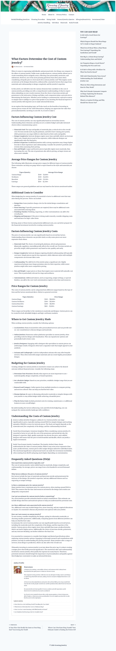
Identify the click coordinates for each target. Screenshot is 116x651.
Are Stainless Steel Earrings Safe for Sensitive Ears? (29, 612)
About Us (51, 15)
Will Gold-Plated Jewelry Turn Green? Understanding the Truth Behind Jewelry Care (93, 78)
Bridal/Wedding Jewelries (20, 19)
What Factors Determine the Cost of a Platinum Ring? (29, 607)
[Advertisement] (42, 43)
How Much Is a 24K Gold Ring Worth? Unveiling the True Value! (32, 604)
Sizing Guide (51, 19)
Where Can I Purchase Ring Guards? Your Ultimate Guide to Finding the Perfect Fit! (62, 627)
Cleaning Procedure (38, 19)
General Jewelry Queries (65, 19)
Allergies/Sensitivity (83, 19)
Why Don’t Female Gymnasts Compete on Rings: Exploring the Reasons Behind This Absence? (93, 94)
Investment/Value (98, 19)
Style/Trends (73, 23)
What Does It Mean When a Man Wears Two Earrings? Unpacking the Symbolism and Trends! (93, 50)
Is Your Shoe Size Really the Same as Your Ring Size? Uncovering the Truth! (25, 627)
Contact (71, 15)
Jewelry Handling (44, 23)
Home (44, 15)
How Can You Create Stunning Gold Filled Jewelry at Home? (31, 609)
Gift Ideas (55, 23)
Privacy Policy (61, 15)
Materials (63, 23)
